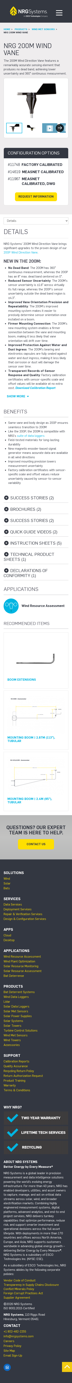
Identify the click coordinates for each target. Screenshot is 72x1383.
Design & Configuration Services (25, 919)
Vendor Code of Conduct (20, 1280)
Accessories (12, 1045)
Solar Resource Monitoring (21, 966)
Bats (7, 888)
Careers (9, 1341)
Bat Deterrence (14, 976)
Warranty (10, 1085)
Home (7, 29)
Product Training (14, 1080)
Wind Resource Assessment (22, 956)
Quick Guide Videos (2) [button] (33, 532)
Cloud (7, 935)
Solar (7, 883)
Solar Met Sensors (16, 1011)
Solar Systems (13, 1021)
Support (12, 1055)
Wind (7, 878)
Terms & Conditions (17, 1090)
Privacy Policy (12, 1346)
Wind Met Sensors (43, 29)
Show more (16, 396)
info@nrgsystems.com (19, 1336)
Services (12, 899)
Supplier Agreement (17, 1297)
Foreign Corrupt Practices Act (23, 1293)
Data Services (13, 904)
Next (60, 128)
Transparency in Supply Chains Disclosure (31, 1285)
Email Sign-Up (13, 1355)
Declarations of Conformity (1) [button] (26, 573)
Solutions (14, 873)
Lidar (7, 1001)
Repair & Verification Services (23, 914)
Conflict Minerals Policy (19, 1289)
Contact (12, 1325)
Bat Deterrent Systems (19, 992)
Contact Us (36, 844)
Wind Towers (12, 1040)
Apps (8, 929)
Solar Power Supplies (18, 1016)
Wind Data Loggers (16, 997)
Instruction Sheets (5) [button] (35, 543)
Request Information (36, 196)
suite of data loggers (31, 436)
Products (21, 29)
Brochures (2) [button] (25, 509)
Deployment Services (18, 909)
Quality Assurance (16, 1066)
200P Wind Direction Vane (21, 252)
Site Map (9, 1351)
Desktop (9, 940)
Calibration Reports (16, 1061)
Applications (16, 951)
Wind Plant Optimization (19, 961)
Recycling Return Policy (19, 1071)
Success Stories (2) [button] (31, 498)
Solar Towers (12, 1026)
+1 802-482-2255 (15, 1331)
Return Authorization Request (23, 1076)
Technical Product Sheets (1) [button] (29, 557)
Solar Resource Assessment (23, 971)
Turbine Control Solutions (21, 1030)
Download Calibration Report (35, 388)
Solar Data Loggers (16, 1006)
